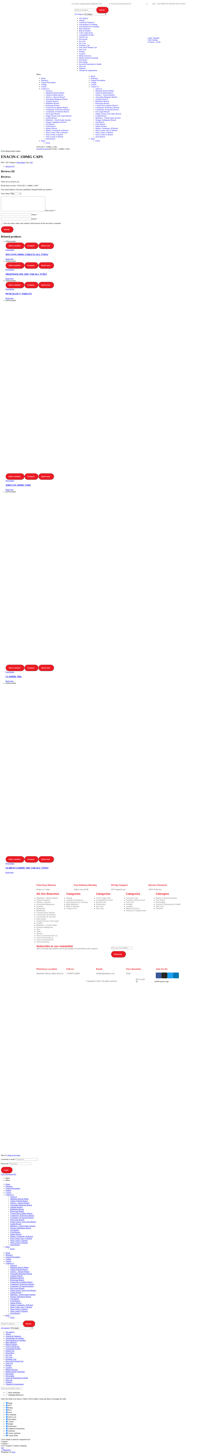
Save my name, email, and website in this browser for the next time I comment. (32, 223)
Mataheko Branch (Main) (19, 1199)
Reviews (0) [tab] (8, 171)
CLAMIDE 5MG (14, 676)
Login (6, 1170)
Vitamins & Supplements (88, 70)
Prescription (83, 62)
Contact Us (10, 1195)
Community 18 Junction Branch (22, 1218)
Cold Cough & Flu (86, 33)
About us (13, 1197)
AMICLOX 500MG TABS (18, 485)
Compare (30, 246)
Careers (8, 1193)
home (38, 149)
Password (5, 1164)
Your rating (6, 193)
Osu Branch (14, 1230)
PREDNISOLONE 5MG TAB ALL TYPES (26, 274)
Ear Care (82, 41)
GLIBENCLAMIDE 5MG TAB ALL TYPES (27, 868)
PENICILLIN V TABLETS (19, 294)
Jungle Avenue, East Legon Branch (23, 1222)
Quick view (45, 246)
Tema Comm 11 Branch (19, 1241)
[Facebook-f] (159, 975)
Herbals (82, 52)
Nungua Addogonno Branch (20, 1228)
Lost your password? (8, 1174)
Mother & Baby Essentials (88, 58)
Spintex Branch (16, 1234)
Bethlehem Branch (17, 1209)
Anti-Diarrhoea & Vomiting (89, 27)
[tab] (78, 166)
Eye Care (82, 43)
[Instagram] (164, 975)
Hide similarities (14, 1393)
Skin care (82, 66)
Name (34, 215)
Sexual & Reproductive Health (90, 64)
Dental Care (83, 37)
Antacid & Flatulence (87, 22)
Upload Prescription (13, 1188)
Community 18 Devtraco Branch (22, 1216)
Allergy (82, 20)
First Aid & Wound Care (88, 47)
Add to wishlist (14, 246)
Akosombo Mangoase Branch (21, 1205)
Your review (50, 211)
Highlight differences (16, 1395)
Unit (31, 162)
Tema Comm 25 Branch (19, 1243)
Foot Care (82, 50)
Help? (8, 1247)
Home (8, 1184)
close (13, 1452)
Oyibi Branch (15, 1232)
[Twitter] (170, 975)
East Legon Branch (17, 1220)
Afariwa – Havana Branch (19, 1203)
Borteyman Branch (17, 1211)
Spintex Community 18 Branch (21, 1236)
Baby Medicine (84, 29)
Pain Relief (83, 60)
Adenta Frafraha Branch (19, 1201)
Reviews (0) (10, 166)
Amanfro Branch (16, 1207)
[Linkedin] (176, 975)
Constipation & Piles (86, 35)
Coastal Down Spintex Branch (21, 1213)
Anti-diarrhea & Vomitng (88, 24)
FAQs (12, 1249)
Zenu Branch (15, 1245)
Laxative (82, 54)
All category (83, 18)
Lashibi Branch (15, 1224)
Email (34, 219)
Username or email (8, 1159)
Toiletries (82, 68)
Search (102, 10)
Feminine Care (84, 45)
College (8, 1190)
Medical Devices (85, 56)
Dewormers (83, 39)
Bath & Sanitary (85, 31)
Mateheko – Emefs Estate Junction (22, 1226)
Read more (10, 259)
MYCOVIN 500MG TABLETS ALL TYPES (27, 254)
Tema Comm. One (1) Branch (21, 1238)
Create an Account (13, 1155)
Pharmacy (9, 1186)
